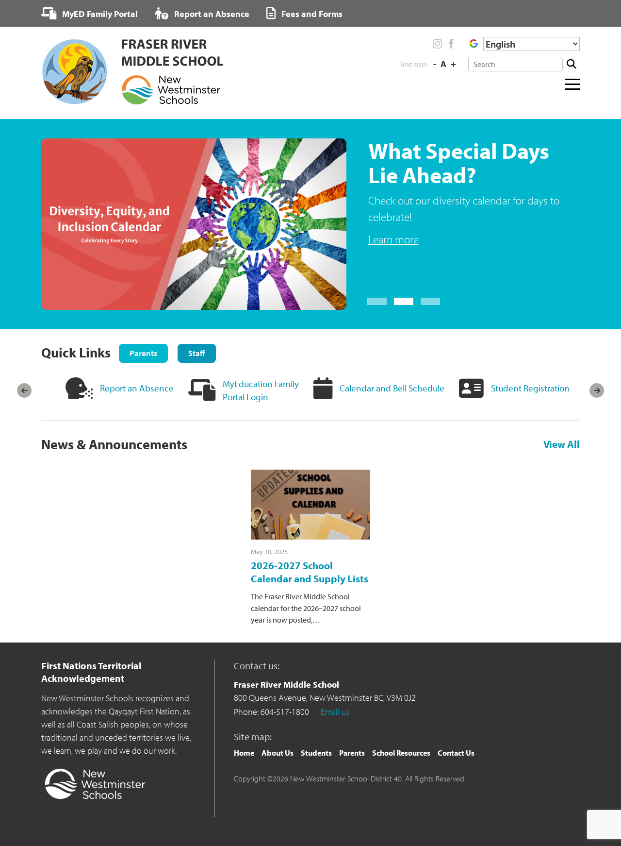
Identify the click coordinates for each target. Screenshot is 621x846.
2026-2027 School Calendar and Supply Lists (309, 572)
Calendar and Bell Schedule (392, 388)
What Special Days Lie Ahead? (458, 162)
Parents (352, 753)
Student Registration (530, 388)
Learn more (393, 239)
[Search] (571, 64)
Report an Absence (210, 13)
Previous (24, 390)
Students (316, 753)
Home (244, 753)
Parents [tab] (143, 353)
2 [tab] (403, 301)
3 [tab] (430, 301)
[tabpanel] (310, 224)
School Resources (401, 753)
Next (596, 390)
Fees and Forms (311, 13)
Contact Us (456, 753)
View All (561, 444)
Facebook (451, 44)
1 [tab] (377, 301)
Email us (335, 711)
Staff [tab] (196, 353)
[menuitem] (89, 13)
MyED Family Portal (99, 13)
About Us (277, 753)
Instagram (437, 44)
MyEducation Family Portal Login (261, 390)
